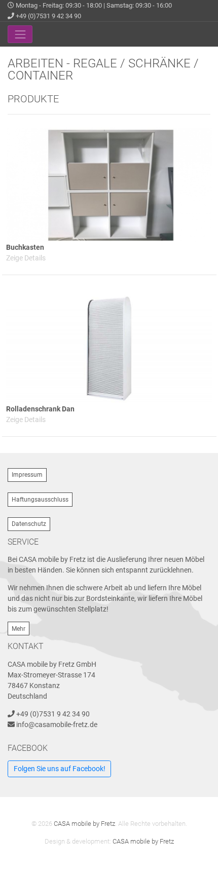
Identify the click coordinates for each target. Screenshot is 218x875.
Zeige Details (26, 258)
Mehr (18, 628)
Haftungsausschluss (40, 499)
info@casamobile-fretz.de (56, 724)
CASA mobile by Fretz (84, 823)
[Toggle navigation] (20, 34)
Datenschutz (29, 523)
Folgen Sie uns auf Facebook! (59, 769)
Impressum (27, 474)
